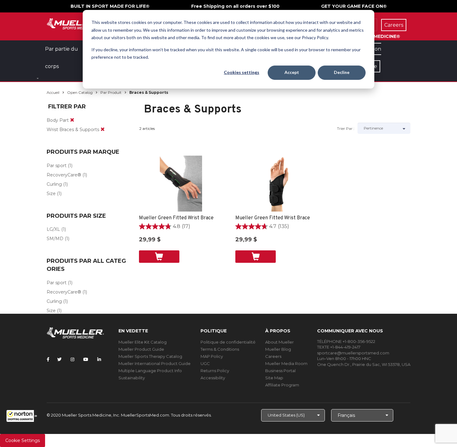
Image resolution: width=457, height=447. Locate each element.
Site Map (274, 377)
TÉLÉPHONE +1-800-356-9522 (346, 341)
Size (51, 193)
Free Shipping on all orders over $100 (235, 6)
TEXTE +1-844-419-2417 (338, 346)
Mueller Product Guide (141, 349)
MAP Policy (212, 356)
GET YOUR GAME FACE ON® (354, 6)
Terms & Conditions (220, 349)
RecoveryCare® (64, 175)
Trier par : (345, 128)
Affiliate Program (282, 384)
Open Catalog (80, 92)
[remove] (72, 120)
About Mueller (279, 342)
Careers (273, 356)
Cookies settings (241, 72)
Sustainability (131, 377)
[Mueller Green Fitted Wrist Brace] (181, 184)
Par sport (57, 165)
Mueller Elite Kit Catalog (142, 342)
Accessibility (213, 377)
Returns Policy (215, 370)
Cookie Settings (22, 440)
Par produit (111, 92)
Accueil (53, 92)
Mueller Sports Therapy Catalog (150, 356)
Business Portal (280, 370)
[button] (21, 416)
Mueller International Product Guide (154, 363)
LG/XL (53, 229)
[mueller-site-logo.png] (75, 23)
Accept (291, 72)
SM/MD (55, 238)
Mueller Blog (278, 349)
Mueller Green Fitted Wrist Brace (176, 218)
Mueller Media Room (286, 363)
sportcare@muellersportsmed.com (353, 352)
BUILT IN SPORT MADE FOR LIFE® (110, 6)
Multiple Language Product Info (150, 370)
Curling (54, 184)
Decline (341, 72)
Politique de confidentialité (228, 342)
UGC (205, 363)
